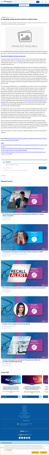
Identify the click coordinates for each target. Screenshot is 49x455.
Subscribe (42, 167)
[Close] (47, 445)
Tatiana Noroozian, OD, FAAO (9, 326)
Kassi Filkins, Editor (7, 363)
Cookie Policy (9, 450)
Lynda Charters (7, 289)
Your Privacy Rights (24, 417)
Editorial (24, 409)
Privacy (24, 414)
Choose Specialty (23, 5)
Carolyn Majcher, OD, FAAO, (9, 253)
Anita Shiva (25, 253)
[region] (24, 449)
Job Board (24, 411)
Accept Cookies (35, 452)
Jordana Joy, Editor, (19, 253)
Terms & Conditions (24, 413)
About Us (24, 407)
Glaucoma (3, 175)
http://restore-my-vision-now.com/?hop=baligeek (15, 150)
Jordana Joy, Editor (7, 217)
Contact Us (24, 410)
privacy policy (25, 170)
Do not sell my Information (24, 416)
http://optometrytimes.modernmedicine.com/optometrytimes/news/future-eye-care (23, 148)
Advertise (24, 406)
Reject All (43, 452)
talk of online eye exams (17, 51)
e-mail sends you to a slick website (11, 67)
